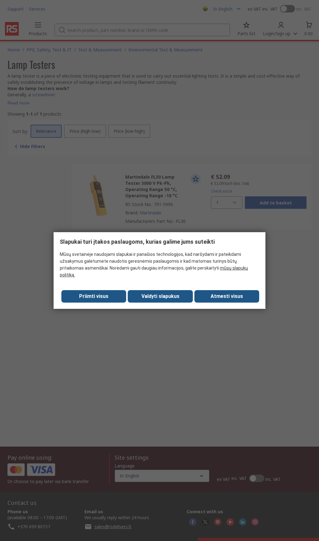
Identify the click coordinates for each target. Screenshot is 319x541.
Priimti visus (93, 296)
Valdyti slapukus (160, 296)
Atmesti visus (227, 296)
